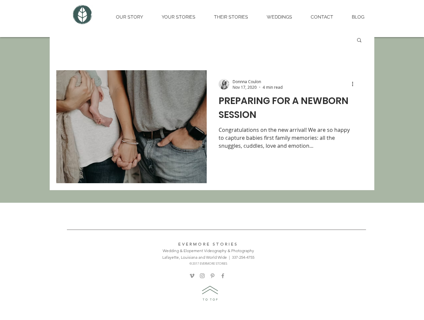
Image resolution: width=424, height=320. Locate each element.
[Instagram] (202, 276)
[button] (359, 40)
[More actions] (355, 84)
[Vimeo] (192, 276)
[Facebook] (223, 276)
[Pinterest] (212, 276)
